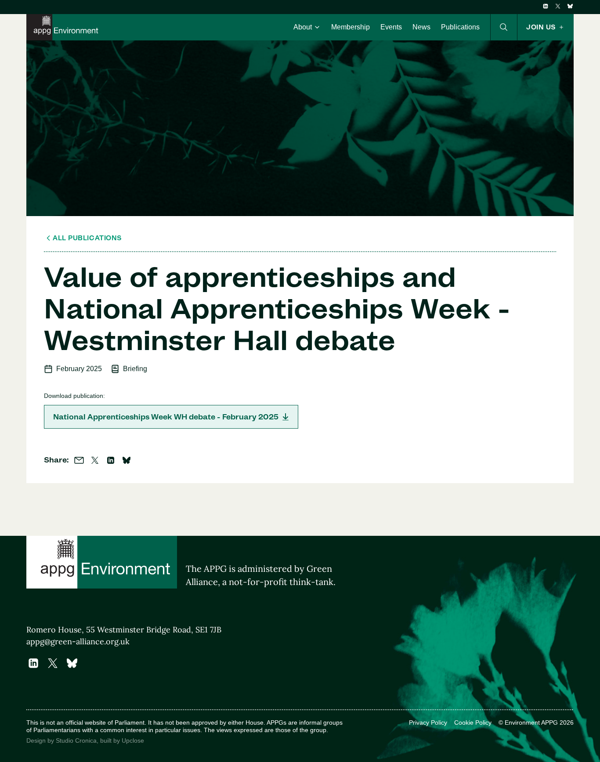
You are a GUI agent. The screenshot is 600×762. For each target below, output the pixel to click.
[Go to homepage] (64, 27)
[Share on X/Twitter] (95, 460)
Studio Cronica (76, 740)
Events (391, 27)
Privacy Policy (428, 722)
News (421, 27)
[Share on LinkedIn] (110, 460)
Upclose (133, 740)
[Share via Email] (79, 460)
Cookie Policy (473, 722)
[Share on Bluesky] (126, 460)
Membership (350, 27)
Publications (460, 27)
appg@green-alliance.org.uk (78, 641)
